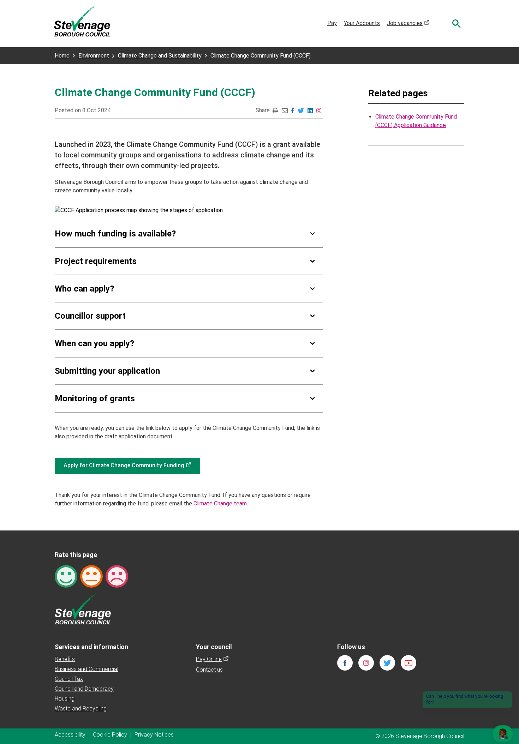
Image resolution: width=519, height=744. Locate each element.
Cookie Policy (110, 734)
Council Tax (69, 679)
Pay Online (212, 659)
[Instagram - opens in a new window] (319, 110)
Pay (332, 23)
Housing (64, 698)
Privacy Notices (154, 734)
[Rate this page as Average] (91, 575)
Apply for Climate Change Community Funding (132, 465)
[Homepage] (82, 20)
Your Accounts (362, 23)
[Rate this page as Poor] (117, 575)
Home (62, 55)
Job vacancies (408, 23)
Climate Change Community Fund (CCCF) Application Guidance (416, 120)
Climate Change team (220, 503)
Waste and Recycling (81, 708)
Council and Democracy (84, 688)
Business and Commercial (86, 669)
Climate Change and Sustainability (160, 55)
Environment (93, 55)
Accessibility (70, 734)
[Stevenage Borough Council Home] (83, 608)
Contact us (209, 669)
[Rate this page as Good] (66, 575)
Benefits (65, 659)
